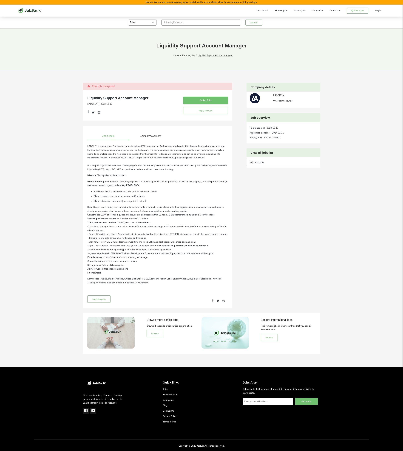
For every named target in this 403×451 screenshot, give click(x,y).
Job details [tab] (108, 136)
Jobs (165, 389)
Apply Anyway (205, 110)
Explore (269, 337)
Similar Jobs (205, 100)
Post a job (358, 10)
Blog (165, 405)
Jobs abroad (262, 10)
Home (176, 55)
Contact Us (168, 411)
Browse (155, 333)
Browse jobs (300, 10)
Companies (317, 10)
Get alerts (306, 401)
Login (378, 10)
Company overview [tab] (150, 136)
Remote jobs (281, 10)
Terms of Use (169, 421)
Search (253, 22)
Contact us (335, 10)
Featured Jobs (170, 394)
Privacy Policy (169, 416)
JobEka (200, 446)
